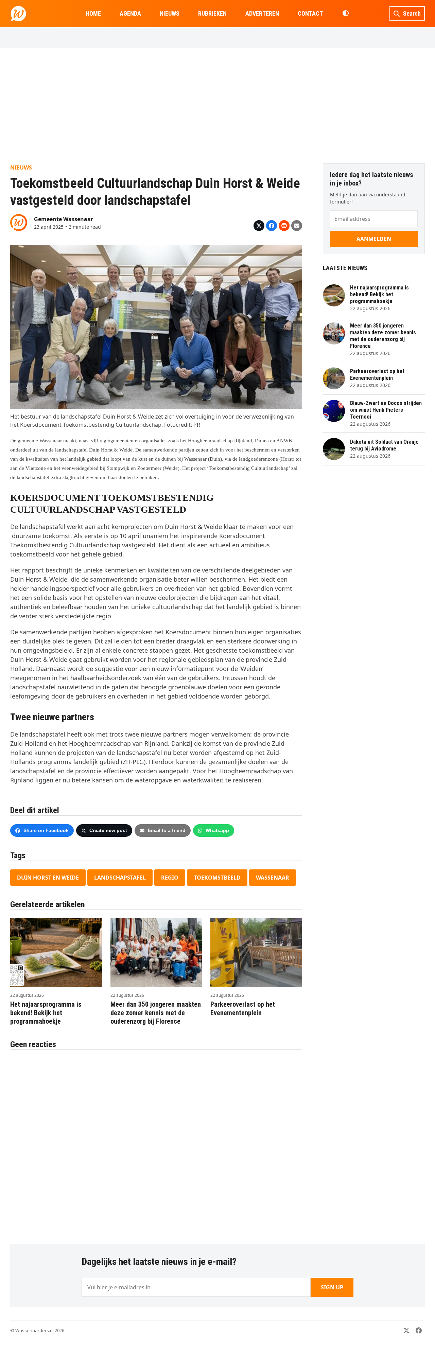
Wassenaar (272, 877)
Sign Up (332, 1287)
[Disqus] (156, 1143)
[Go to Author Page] (18, 222)
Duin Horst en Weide (48, 877)
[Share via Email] (296, 225)
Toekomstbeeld (217, 877)
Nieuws (21, 167)
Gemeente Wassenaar (63, 219)
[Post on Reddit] (284, 225)
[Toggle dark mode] (345, 14)
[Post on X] (259, 225)
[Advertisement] (217, 105)
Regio (169, 877)
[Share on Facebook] (271, 225)
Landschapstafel (120, 877)
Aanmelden (373, 239)
